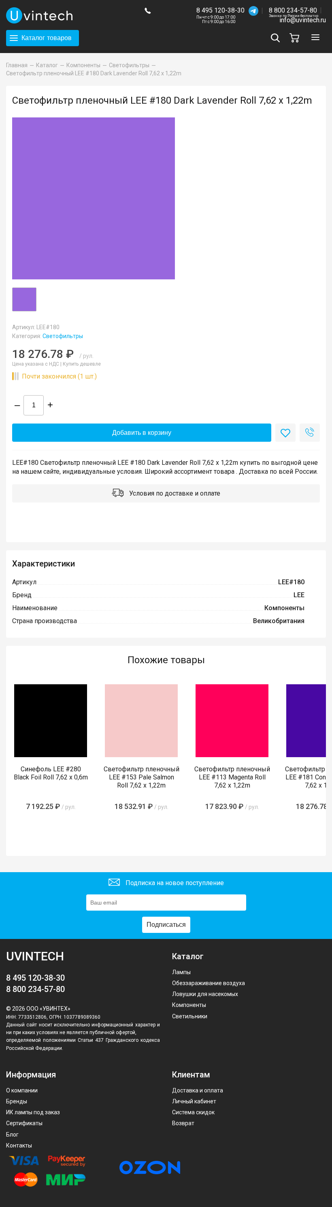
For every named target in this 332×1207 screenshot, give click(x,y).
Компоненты (189, 1005)
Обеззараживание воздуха (208, 983)
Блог (12, 1134)
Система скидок (193, 1112)
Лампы (181, 972)
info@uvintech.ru (302, 20)
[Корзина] (296, 38)
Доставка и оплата (197, 1090)
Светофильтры (63, 336)
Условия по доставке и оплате (174, 493)
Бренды (16, 1101)
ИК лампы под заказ (33, 1112)
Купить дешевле (82, 364)
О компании (22, 1090)
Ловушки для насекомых (205, 994)
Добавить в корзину (141, 432)
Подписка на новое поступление (174, 883)
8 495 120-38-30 (220, 10)
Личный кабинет (194, 1101)
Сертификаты (24, 1123)
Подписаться (166, 924)
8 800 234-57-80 (293, 10)
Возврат (183, 1123)
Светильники (189, 1016)
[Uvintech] (69, 15)
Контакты (19, 1145)
